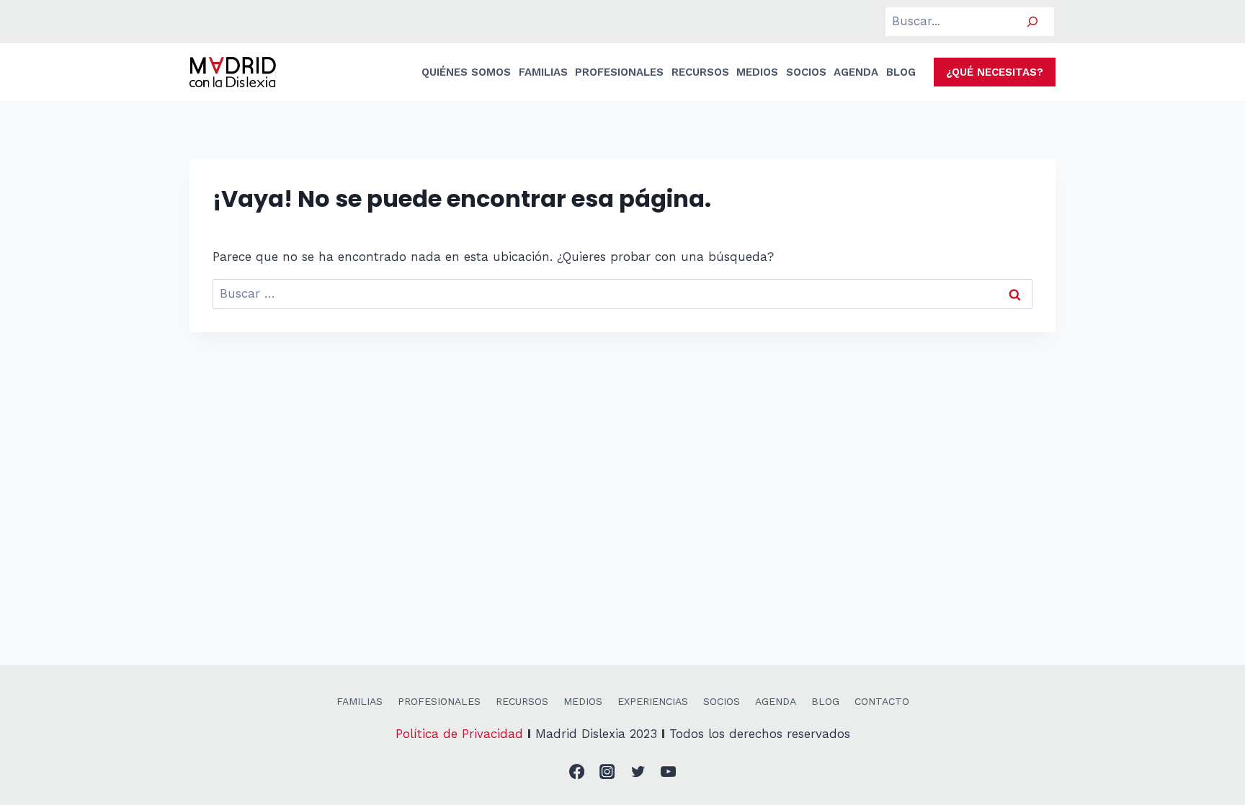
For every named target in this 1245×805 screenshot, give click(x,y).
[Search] (1032, 22)
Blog (825, 701)
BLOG (901, 72)
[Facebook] (576, 772)
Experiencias (652, 701)
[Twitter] (637, 772)
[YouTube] (668, 772)
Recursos (522, 701)
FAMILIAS (543, 72)
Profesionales (439, 701)
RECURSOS (700, 72)
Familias (359, 701)
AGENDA (856, 72)
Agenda (775, 701)
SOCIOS (806, 72)
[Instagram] (607, 772)
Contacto (881, 701)
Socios (721, 701)
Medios (582, 701)
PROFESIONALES (619, 72)
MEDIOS (757, 72)
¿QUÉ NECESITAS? (994, 72)
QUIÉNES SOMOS (466, 72)
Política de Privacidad (459, 733)
